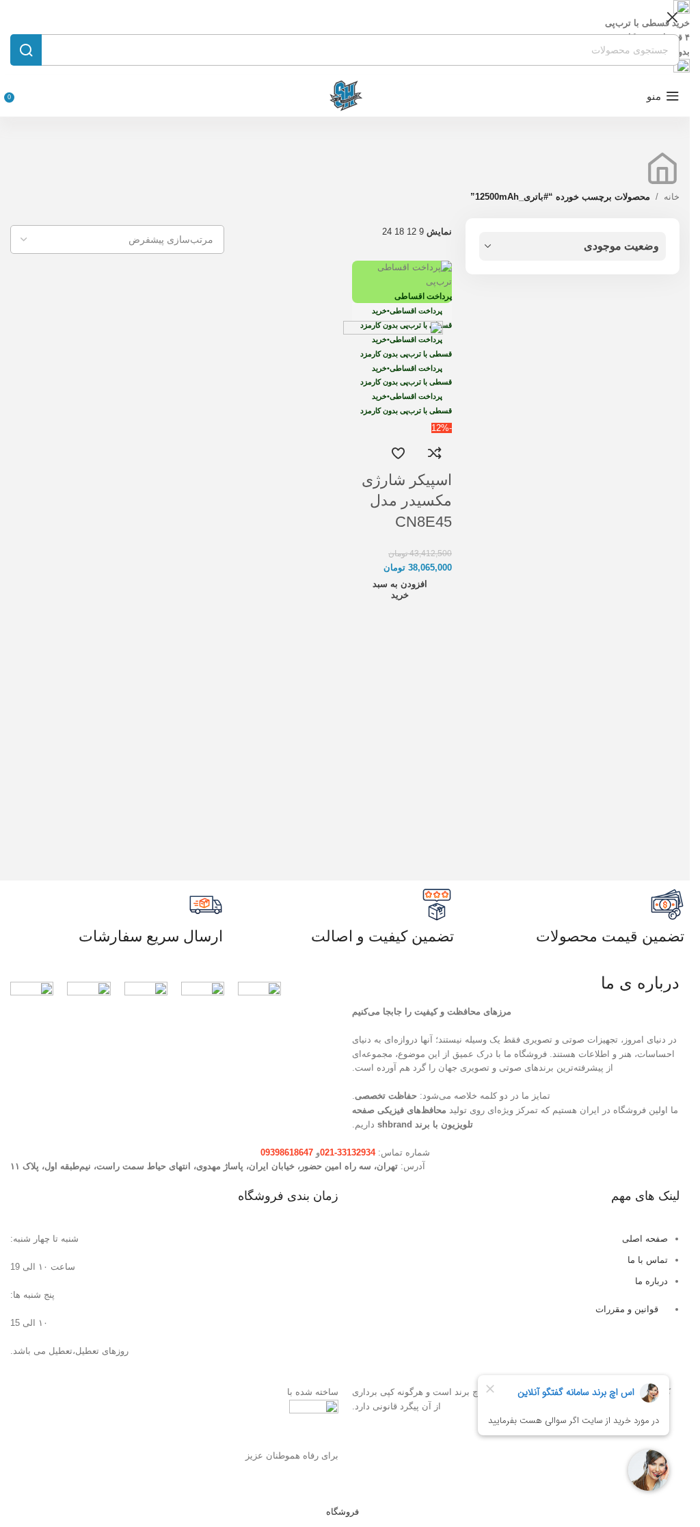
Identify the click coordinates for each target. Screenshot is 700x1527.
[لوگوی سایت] (345, 95)
